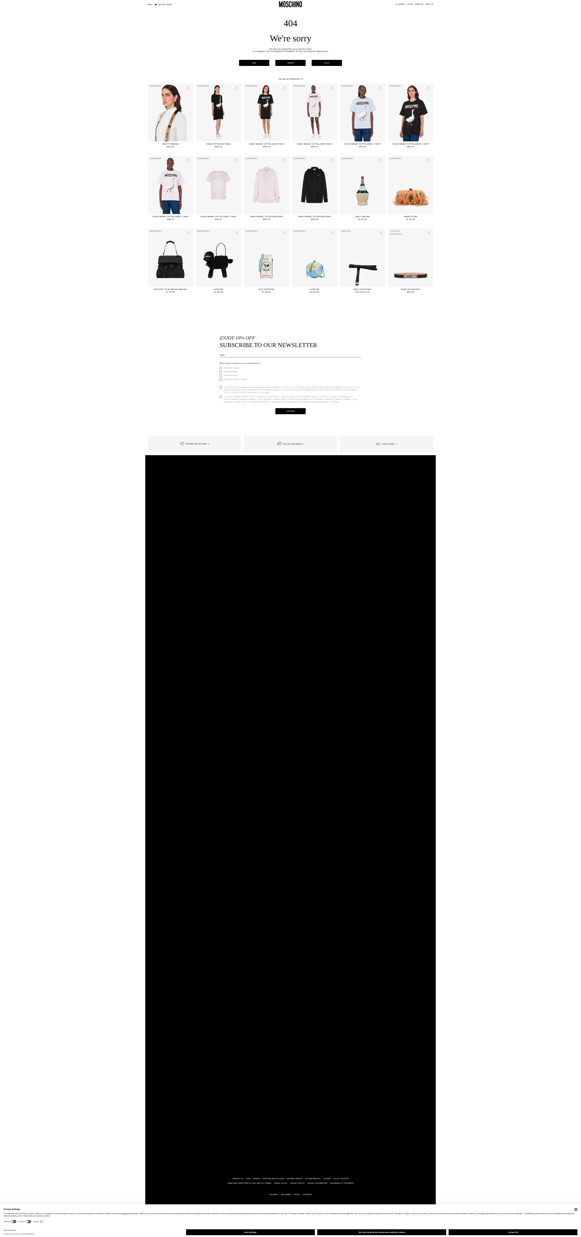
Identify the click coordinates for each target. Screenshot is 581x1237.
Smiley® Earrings (170, 144)
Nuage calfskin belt (410, 289)
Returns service (295, 1179)
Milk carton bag (266, 289)
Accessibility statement (342, 1183)
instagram (286, 1194)
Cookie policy (280, 1183)
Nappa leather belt (362, 289)
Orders (256, 1179)
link (267, 392)
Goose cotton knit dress (218, 144)
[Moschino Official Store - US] (290, 4)
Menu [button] (150, 4)
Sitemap (327, 1179)
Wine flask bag (362, 216)
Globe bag (314, 289)
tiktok (297, 1194)
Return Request (312, 1179)
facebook (273, 1194)
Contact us (237, 1179)
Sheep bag (218, 289)
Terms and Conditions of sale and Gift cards (249, 1183)
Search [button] (401, 4)
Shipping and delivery (273, 1179)
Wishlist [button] (419, 4)
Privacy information (317, 1183)
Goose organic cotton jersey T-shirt (362, 144)
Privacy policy (297, 1183)
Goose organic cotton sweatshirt (266, 216)
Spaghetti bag (410, 216)
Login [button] (410, 4)
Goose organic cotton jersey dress (266, 144)
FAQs (248, 1179)
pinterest (307, 1194)
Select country (341, 1179)
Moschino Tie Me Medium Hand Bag (170, 289)
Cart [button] (429, 4)
